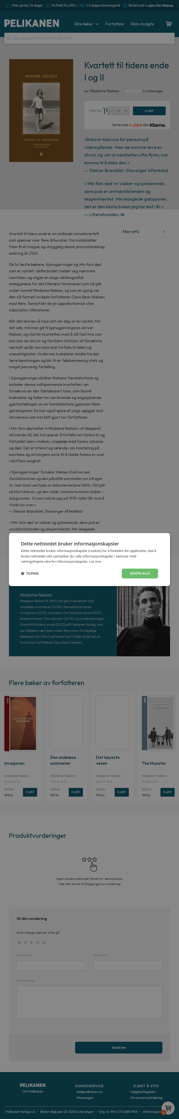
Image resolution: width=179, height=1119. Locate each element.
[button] (30, 573)
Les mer (95, 561)
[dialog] (89, 559)
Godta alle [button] (140, 573)
